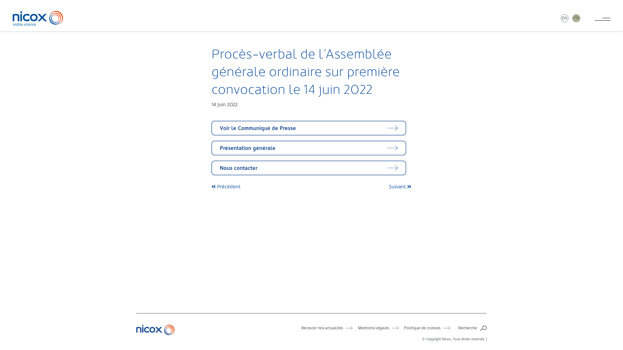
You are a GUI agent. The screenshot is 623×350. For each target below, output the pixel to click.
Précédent (228, 187)
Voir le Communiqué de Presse (258, 128)
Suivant (398, 187)
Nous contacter (238, 168)
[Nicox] (38, 18)
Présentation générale (247, 148)
